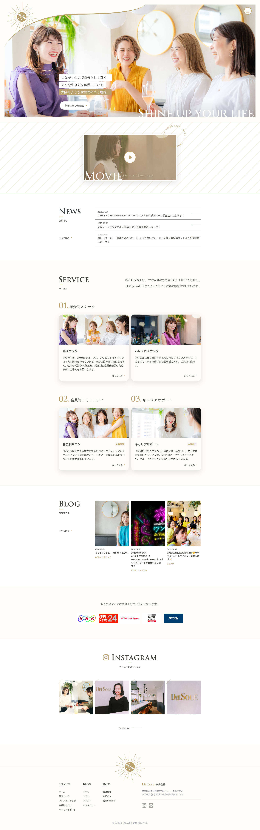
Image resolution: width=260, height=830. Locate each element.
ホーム (62, 791)
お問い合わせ (109, 800)
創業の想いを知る (74, 105)
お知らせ (107, 796)
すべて (86, 791)
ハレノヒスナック (103, 557)
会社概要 (107, 791)
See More (124, 728)
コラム (86, 796)
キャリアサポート (67, 809)
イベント (87, 800)
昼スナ (171, 564)
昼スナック (64, 796)
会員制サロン (65, 805)
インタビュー (89, 805)
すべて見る (64, 238)
